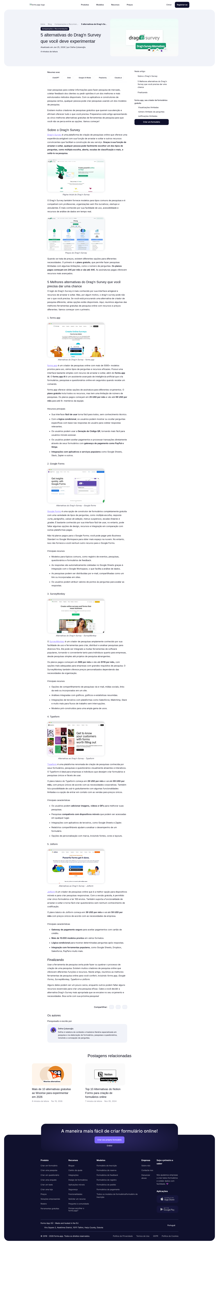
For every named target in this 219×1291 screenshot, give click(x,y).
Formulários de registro (107, 1180)
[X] (168, 1169)
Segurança (73, 1189)
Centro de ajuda (75, 1170)
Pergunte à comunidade (78, 1204)
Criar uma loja (47, 1189)
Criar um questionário (50, 1175)
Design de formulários (77, 1180)
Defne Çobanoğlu (78, 47)
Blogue (71, 1165)
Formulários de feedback (107, 1175)
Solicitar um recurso (77, 1199)
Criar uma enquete (48, 1180)
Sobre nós (145, 1165)
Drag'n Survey (54, 135)
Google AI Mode (85, 78)
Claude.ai (118, 78)
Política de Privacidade (123, 1236)
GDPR (155, 1236)
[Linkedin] (158, 1169)
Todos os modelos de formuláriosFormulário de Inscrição (117, 1195)
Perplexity (103, 78)
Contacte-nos (147, 1170)
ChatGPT (55, 78)
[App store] (167, 1199)
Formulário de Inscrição (107, 1165)
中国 (171, 1219)
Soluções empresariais (50, 1199)
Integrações (73, 1175)
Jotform (51, 892)
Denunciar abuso (145, 1176)
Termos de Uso (142, 1236)
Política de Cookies (170, 1236)
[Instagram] (163, 1169)
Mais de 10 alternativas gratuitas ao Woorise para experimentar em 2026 (51, 1093)
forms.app (52, 365)
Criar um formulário (49, 1165)
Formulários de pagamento (108, 1189)
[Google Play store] (167, 1210)
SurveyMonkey (57, 641)
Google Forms (54, 511)
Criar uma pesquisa (49, 1170)
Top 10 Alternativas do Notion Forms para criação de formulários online (102, 1093)
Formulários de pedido (106, 1185)
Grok (69, 78)
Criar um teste (47, 1185)
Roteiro (44, 1204)
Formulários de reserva (106, 1170)
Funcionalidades (75, 1194)
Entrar (169, 5)
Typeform (52, 764)
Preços (44, 1194)
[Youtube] (173, 1169)
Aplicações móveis (76, 1185)
